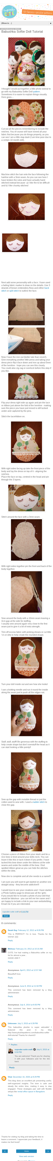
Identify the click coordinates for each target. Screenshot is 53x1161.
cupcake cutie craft (23, 1049)
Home (26, 1151)
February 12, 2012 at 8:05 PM (31, 930)
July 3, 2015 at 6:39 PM (28, 1023)
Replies (14, 1045)
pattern (36, 91)
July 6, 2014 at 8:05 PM (30, 1005)
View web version (26, 1156)
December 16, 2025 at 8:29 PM (26, 1077)
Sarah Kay (12, 930)
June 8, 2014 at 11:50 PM (31, 986)
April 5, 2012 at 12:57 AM (31, 970)
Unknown (12, 1023)
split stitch (14, 291)
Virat (10, 1077)
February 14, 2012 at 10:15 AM (29, 949)
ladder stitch (39, 802)
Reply (10, 940)
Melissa (11, 949)
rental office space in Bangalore (31, 1091)
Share (6, 916)
